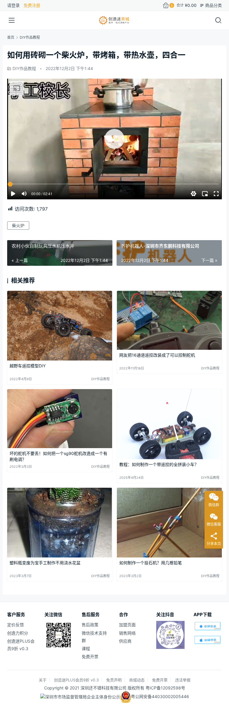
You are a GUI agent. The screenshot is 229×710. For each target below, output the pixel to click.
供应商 (125, 641)
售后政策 (90, 624)
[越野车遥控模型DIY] (59, 326)
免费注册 (32, 5)
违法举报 (183, 680)
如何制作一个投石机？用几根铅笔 (150, 562)
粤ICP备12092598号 (165, 687)
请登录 (13, 5)
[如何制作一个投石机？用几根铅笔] (169, 523)
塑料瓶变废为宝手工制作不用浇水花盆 (45, 562)
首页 (10, 37)
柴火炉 (18, 225)
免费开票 (90, 656)
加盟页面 (127, 624)
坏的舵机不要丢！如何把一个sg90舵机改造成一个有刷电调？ (58, 456)
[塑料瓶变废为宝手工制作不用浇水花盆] (59, 523)
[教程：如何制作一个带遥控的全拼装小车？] (169, 424)
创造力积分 (17, 633)
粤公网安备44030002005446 (160, 696)
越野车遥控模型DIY (28, 365)
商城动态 (137, 680)
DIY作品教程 (24, 68)
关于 (43, 680)
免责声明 (114, 680)
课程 (86, 648)
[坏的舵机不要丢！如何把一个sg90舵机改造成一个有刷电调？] (59, 418)
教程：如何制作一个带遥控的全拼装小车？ (159, 464)
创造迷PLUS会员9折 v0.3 (76, 680)
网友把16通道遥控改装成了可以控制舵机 (157, 355)
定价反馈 (15, 624)
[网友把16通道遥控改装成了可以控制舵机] (169, 320)
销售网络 (127, 633)
